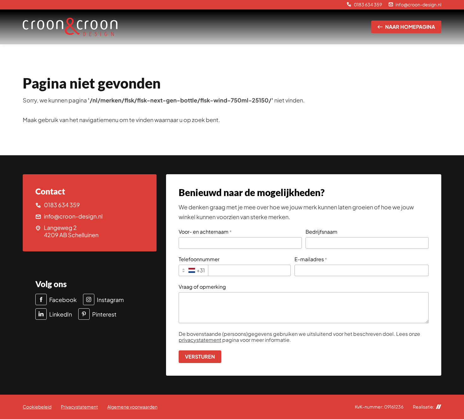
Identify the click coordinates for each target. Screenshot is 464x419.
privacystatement (200, 339)
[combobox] (193, 270)
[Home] (70, 27)
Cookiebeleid (37, 407)
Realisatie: (423, 407)
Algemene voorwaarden (132, 407)
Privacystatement (79, 407)
